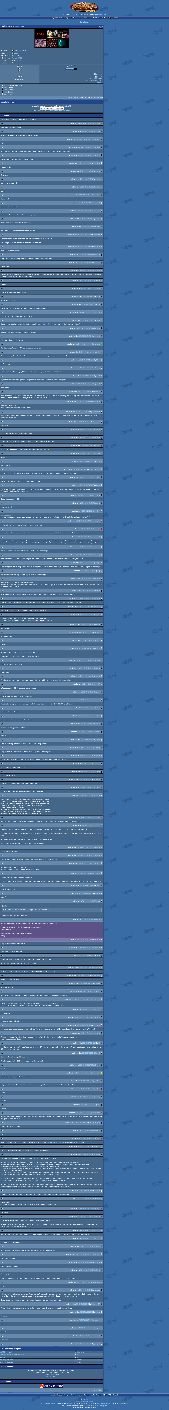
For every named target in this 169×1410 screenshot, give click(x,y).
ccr (99, 1230)
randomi (97, 716)
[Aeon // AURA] (101, 1254)
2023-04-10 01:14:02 (86, 219)
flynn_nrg (97, 555)
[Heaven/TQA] (101, 195)
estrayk (97, 624)
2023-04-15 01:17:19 (84, 967)
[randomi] (101, 716)
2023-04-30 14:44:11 (84, 1146)
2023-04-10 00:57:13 (87, 179)
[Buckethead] (101, 402)
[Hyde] (101, 288)
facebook (40, 110)
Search (99, 18)
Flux (98, 1130)
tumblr (57, 110)
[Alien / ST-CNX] (101, 999)
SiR (99, 684)
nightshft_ (97, 1146)
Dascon (6, 90)
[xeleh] (101, 384)
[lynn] (101, 955)
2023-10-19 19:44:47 (89, 1230)
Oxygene (16, 26)
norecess (97, 392)
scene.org (84, 1403)
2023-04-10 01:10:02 (82, 195)
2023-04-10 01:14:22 (84, 235)
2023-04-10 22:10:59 (88, 461)
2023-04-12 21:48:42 (88, 771)
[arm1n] (101, 676)
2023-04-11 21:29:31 (88, 684)
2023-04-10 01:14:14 (88, 227)
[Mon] (2, 87)
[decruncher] (101, 1113)
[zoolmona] (101, 147)
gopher (98, 429)
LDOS (2, 1357)
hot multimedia (95, 1122)
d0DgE (98, 563)
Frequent (97, 983)
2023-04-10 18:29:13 (87, 445)
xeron (98, 740)
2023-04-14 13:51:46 (87, 885)
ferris (98, 1033)
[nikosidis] (101, 254)
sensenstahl (96, 139)
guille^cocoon (95, 412)
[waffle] (101, 579)
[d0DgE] (101, 563)
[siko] (101, 461)
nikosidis (97, 254)
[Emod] (101, 1270)
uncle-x (97, 648)
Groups (66, 18)
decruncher (96, 1113)
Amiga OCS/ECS (19, 50)
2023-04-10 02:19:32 (84, 246)
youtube (100, 78)
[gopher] (101, 429)
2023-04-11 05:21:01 (87, 511)
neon (98, 700)
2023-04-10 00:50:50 (84, 163)
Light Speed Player (7, 1360)
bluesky (63, 110)
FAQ (109, 18)
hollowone (97, 1154)
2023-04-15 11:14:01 (85, 983)
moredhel (97, 863)
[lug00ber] (101, 947)
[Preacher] (101, 547)
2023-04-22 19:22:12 (86, 1097)
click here (54, 1374)
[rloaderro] (101, 779)
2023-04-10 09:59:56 (85, 328)
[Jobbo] (101, 123)
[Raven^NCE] (101, 606)
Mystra (98, 614)
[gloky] (101, 511)
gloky (98, 511)
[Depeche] (101, 328)
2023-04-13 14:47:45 (88, 825)
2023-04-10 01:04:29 (88, 187)
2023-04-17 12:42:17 (89, 1043)
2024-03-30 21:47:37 (85, 1262)
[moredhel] (101, 863)
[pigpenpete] (101, 1282)
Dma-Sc (97, 312)
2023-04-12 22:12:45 (85, 779)
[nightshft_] (101, 1146)
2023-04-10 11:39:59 (85, 352)
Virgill (6, 92)
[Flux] (101, 1130)
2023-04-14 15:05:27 (89, 901)
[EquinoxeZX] (101, 1336)
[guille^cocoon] (101, 412)
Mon (5, 87)
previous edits (52, 1376)
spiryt (98, 445)
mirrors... (99, 82)
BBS (104, 18)
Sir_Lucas (96, 1025)
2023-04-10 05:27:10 (84, 262)
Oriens (98, 787)
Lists (93, 18)
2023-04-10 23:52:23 (88, 503)
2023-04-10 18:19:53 (85, 437)
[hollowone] (101, 1154)
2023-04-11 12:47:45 (87, 579)
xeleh (98, 384)
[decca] (101, 495)
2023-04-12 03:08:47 (85, 716)
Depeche (97, 328)
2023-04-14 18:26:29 (85, 947)
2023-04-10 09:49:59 (85, 312)
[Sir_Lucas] (101, 1025)
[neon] (101, 700)
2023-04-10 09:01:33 (88, 280)
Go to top (84, 1399)
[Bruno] (101, 1198)
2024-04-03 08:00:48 (82, 1304)
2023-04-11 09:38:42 (84, 537)
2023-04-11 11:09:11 (85, 555)
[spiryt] (101, 445)
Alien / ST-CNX (95, 999)
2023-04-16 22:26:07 (83, 1017)
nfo (101, 27)
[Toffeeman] (101, 246)
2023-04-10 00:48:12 (84, 147)
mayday (97, 352)
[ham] (101, 187)
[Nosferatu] (101, 668)
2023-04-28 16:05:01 (87, 1138)
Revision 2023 (17, 58)
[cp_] (101, 825)
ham (98, 187)
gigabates (97, 155)
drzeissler (97, 1216)
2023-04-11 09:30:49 (84, 521)
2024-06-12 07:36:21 (84, 1328)
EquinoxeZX (96, 1336)
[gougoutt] (101, 1344)
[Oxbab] (101, 453)
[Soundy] (101, 477)
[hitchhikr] (101, 1208)
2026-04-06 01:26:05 (85, 1344)
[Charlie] (101, 219)
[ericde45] (101, 632)
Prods (59, 18)
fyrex (98, 1138)
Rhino (98, 360)
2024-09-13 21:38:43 (82, 1336)
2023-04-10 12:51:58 (87, 360)
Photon (97, 1190)
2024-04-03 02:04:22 (86, 1290)
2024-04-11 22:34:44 (85, 1320)
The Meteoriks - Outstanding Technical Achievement (72, 71)
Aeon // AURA (95, 1254)
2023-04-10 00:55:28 (86, 171)
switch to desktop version (84, 1402)
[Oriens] (101, 787)
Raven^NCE (96, 606)
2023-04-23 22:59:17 (81, 1122)
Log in (53, 18)
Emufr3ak (97, 598)
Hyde (98, 288)
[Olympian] (101, 1328)
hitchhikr (97, 1208)
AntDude (97, 1081)
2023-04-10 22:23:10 (86, 477)
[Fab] (101, 203)
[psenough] (101, 537)
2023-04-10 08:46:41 (85, 270)
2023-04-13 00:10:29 (86, 787)
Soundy (97, 477)
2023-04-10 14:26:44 (85, 392)
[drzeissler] (101, 1216)
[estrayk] (101, 624)
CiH (99, 763)
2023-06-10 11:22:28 (84, 1216)
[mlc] (101, 1105)
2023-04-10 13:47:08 (87, 384)
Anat (98, 795)
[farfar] (101, 529)
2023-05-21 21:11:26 (87, 1198)
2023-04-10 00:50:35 (84, 155)
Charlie (98, 219)
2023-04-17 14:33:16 (81, 1073)
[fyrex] (101, 1138)
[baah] (101, 320)
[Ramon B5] (101, 235)
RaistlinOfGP (95, 1304)
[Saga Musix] (101, 1017)
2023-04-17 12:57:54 (86, 1065)
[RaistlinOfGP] (101, 1304)
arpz (98, 503)
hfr (99, 1043)
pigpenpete (96, 1282)
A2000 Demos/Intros (7, 1352)
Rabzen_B (96, 262)
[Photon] (101, 1190)
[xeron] (101, 740)
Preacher (97, 547)
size (98, 296)
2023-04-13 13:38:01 (85, 817)
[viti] (101, 901)
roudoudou (96, 521)
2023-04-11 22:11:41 (89, 692)
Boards (86, 18)
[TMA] (101, 771)
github (105, 1406)
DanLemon (96, 847)
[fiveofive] (101, 1262)
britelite (97, 1065)
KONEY (97, 708)
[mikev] (101, 873)
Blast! (98, 724)
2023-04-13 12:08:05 (88, 795)
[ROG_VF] (101, 817)
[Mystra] (101, 614)
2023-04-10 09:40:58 (88, 304)
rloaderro (97, 779)
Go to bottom (84, 22)
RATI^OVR (96, 421)
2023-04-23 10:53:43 (88, 1105)
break (98, 376)
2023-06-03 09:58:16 (85, 1208)
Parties (73, 18)
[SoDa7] (101, 991)
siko (98, 461)
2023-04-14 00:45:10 (87, 873)
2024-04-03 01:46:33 (83, 1282)
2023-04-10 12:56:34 (86, 368)
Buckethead (96, 402)
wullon (98, 171)
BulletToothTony (94, 469)
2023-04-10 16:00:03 (82, 412)
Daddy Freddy (95, 1073)
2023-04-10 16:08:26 (83, 421)
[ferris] (101, 1033)
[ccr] (101, 1230)
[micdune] (101, 270)
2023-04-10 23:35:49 (87, 495)
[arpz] (101, 503)
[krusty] (101, 1246)
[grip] (101, 571)
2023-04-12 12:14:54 (87, 724)
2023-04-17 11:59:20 (87, 1033)
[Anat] (101, 795)
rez (99, 1009)
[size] (101, 296)
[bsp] (101, 131)
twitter (46, 110)
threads (69, 110)
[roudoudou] (101, 521)
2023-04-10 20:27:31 (86, 453)
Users (80, 18)
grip (99, 571)
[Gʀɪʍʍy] (101, 747)
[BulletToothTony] (101, 469)
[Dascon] (2, 90)
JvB (98, 1053)
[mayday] (101, 352)
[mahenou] (101, 660)
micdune (97, 270)
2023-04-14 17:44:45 (86, 939)
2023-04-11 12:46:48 (88, 571)
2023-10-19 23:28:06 (89, 1238)
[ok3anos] (101, 437)
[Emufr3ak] (101, 598)
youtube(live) (98, 80)
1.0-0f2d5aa (52, 1403)
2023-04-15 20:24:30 (89, 1009)
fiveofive (97, 1262)
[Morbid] (101, 755)
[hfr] (101, 1043)
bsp (99, 131)
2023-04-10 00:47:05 (83, 139)
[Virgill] (2, 92)
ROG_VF (97, 817)
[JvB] (101, 1053)
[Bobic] (101, 485)
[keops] (101, 179)
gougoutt (97, 1344)
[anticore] (101, 732)
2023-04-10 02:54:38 (85, 254)
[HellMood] (101, 163)
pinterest (52, 110)
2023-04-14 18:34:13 (88, 955)
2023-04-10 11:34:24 (82, 344)
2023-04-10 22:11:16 (80, 469)
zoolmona (97, 147)
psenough (97, 537)
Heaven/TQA (96, 195)
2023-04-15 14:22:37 (86, 991)
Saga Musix (96, 1017)
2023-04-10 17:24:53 (86, 429)
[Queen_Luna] (101, 344)
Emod (98, 1270)
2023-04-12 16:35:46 (87, 740)
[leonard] (2, 85)
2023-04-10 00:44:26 (88, 131)
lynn (98, 955)
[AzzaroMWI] (101, 975)
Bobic (98, 485)
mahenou (97, 660)
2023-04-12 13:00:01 (85, 732)
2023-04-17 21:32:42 (85, 1081)
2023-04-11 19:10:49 (86, 676)
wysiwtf (97, 1290)
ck (73, 14)
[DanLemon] (101, 847)
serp (98, 280)
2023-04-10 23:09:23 (87, 485)
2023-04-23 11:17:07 (83, 1113)
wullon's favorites (6, 1362)
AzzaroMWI (96, 975)
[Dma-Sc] (101, 312)
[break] (101, 376)
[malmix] (101, 1089)
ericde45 (97, 632)
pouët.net (44, 1403)
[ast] (101, 692)
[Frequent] (101, 983)
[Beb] (101, 304)
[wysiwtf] (101, 1290)
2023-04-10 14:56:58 (83, 402)
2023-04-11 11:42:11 (86, 563)
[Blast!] (101, 724)
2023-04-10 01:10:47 (88, 203)
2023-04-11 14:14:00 (86, 614)
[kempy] (101, 1097)
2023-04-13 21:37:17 (83, 847)
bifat (98, 591)
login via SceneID (55, 1386)
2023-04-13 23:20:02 (85, 863)
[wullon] (101, 171)
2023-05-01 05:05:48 (84, 1154)
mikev (98, 873)
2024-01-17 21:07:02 (86, 1246)
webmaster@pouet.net (93, 1406)
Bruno (98, 1198)
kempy (98, 1097)
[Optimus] (101, 336)
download (99, 74)
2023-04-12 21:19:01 (88, 763)
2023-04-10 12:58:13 (87, 376)
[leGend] (101, 893)
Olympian (97, 1328)
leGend (97, 893)
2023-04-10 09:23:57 (87, 288)
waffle (98, 579)
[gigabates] (101, 155)
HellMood (97, 163)
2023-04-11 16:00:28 (87, 640)
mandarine (102, 14)
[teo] (2, 94)
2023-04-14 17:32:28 (88, 919)
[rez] (101, 1009)
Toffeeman (96, 246)
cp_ (99, 825)
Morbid (98, 755)
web (22, 26)
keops (98, 179)
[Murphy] (101, 368)
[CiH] (101, 763)
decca (98, 495)
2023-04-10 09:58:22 (87, 320)
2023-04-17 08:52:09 (84, 1025)
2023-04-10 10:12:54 (85, 336)
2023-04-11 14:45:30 (86, 624)
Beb (98, 304)
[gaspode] (101, 1320)
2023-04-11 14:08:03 (84, 598)
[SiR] (101, 684)
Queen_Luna (96, 344)
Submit (115, 18)
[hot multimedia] (101, 1122)
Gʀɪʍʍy (97, 747)
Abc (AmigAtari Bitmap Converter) (12, 1354)
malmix (97, 1089)
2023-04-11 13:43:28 (88, 591)
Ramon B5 (96, 235)
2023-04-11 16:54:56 (86, 648)
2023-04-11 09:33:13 (87, 529)
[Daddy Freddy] (101, 1073)
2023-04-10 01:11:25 (84, 211)
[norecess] (101, 392)
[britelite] (101, 1065)
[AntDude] (101, 1081)
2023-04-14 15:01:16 (86, 893)
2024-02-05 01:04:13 (82, 1254)
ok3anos (97, 437)
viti (99, 901)
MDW (98, 885)
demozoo (99, 76)
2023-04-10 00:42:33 (87, 123)
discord (121, 1403)
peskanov (97, 211)
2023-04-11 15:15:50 (85, 632)
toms (98, 640)
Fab (99, 203)
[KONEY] (101, 708)
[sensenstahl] (101, 139)
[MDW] (101, 885)
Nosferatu (97, 668)
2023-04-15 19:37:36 (81, 999)
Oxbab (98, 453)
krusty (98, 1246)
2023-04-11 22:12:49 (87, 700)
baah (98, 320)
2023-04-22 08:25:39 (86, 1089)
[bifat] (101, 591)
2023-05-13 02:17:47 (86, 1190)
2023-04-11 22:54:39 (85, 708)
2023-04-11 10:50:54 (85, 547)
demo (15, 53)
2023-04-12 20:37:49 (86, 755)
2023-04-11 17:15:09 (84, 668)
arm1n (98, 676)
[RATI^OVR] (101, 421)
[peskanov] (101, 211)
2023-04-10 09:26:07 (88, 296)
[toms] (101, 640)
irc (127, 1403)
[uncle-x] (101, 648)
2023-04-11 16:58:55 (85, 660)
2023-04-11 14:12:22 (83, 606)
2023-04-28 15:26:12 (88, 1130)
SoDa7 (98, 991)
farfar (98, 529)
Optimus (97, 336)
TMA (98, 771)
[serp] (101, 280)
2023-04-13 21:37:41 (83, 855)
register (99, 1390)
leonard (6, 85)
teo (5, 94)
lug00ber (97, 947)
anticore (97, 732)
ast (99, 692)
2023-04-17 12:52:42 (88, 1053)
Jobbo (98, 123)
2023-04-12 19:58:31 (85, 747)
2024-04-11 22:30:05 (86, 1312)
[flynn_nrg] (101, 555)
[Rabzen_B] (101, 262)
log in (93, 1390)
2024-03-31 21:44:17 (87, 1270)
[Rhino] (101, 360)
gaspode (97, 1320)
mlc (99, 1105)
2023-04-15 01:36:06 (83, 975)
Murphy (97, 368)
